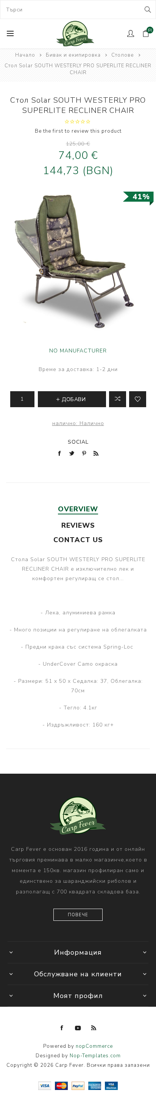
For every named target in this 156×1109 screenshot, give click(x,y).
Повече (78, 915)
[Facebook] (62, 1028)
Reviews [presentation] (78, 525)
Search (147, 9)
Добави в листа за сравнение (117, 399)
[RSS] (94, 1028)
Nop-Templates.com (95, 1055)
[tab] (78, 509)
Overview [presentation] (78, 509)
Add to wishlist (137, 399)
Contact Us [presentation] (78, 539)
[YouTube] (78, 1028)
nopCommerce (94, 1046)
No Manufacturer (78, 350)
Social (78, 442)
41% (141, 197)
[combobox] (78, 9)
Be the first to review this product (78, 131)
